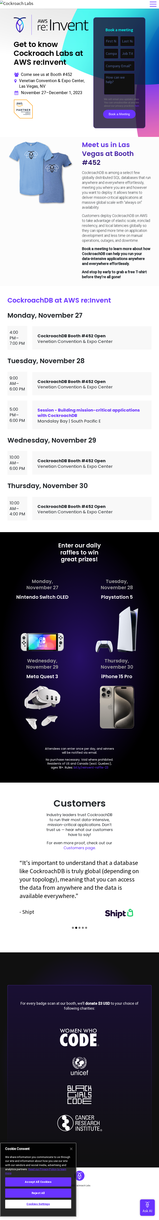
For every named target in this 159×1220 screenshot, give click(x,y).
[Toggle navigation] (153, 4)
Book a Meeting (119, 114)
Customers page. (80, 847)
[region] (38, 1180)
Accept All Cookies (38, 1181)
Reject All (38, 1193)
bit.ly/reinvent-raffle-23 (91, 767)
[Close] (71, 1148)
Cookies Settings (38, 1204)
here (137, 105)
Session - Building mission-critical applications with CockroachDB (88, 413)
